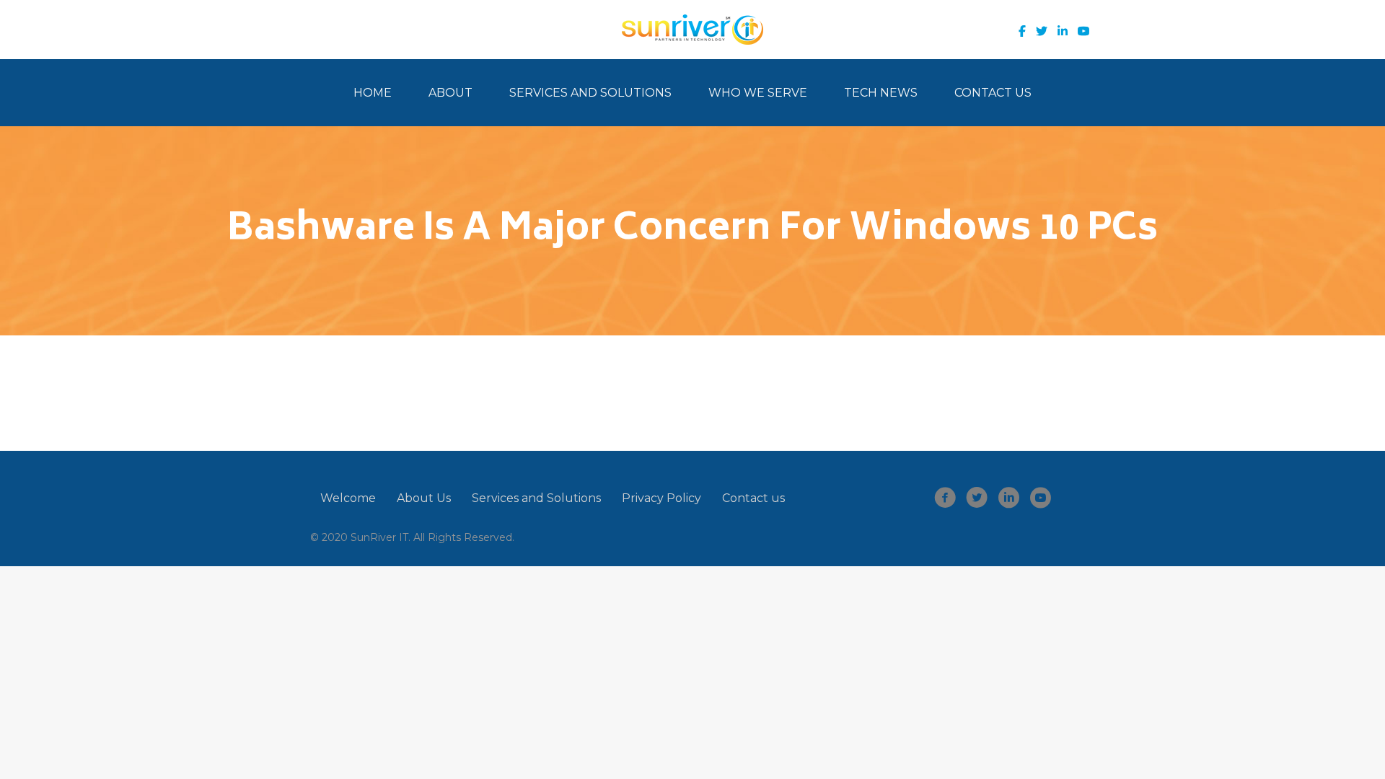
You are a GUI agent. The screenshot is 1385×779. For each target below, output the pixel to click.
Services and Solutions (590, 93)
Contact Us (993, 93)
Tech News (881, 93)
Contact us (753, 498)
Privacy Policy (661, 498)
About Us (424, 498)
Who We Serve (757, 93)
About (450, 93)
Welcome (348, 498)
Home (372, 93)
